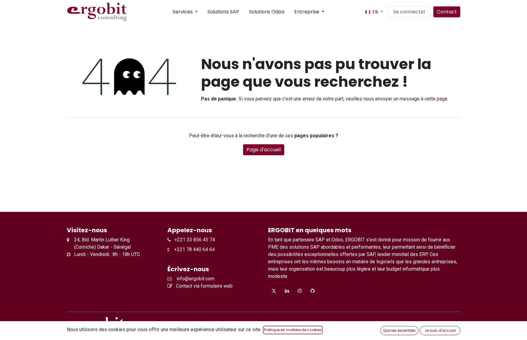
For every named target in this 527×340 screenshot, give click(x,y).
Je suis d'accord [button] (440, 330)
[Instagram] (300, 291)
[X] (274, 291)
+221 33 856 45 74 (193, 240)
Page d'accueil (263, 149)
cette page (436, 99)
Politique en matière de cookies (292, 329)
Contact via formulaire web (204, 286)
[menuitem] (167, 12)
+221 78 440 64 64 (192, 249)
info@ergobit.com (194, 279)
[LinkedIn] (287, 291)
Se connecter (409, 11)
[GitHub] (312, 291)
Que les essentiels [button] (399, 330)
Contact (447, 11)
